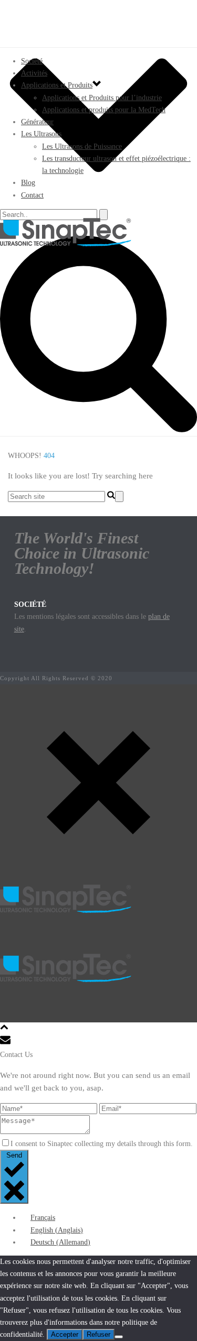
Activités (34, 73)
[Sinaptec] (98, 232)
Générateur (37, 122)
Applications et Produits (56, 85)
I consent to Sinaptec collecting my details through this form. (102, 1144)
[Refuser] (119, 1336)
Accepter (64, 1334)
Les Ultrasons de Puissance (82, 146)
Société (32, 61)
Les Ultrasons (41, 134)
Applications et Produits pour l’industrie (102, 98)
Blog (28, 183)
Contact (32, 195)
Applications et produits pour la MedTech (103, 110)
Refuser (98, 1334)
